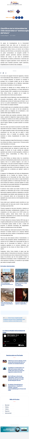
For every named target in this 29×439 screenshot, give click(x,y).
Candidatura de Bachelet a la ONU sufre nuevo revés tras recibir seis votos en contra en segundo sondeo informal (16, 370)
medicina (10, 321)
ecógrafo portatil (18, 317)
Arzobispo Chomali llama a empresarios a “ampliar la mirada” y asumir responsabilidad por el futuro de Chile (17, 387)
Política (7, 407)
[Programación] (16, 17)
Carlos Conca (11, 317)
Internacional (8, 413)
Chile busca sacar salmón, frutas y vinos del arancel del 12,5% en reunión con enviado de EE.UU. (17, 362)
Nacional (7, 405)
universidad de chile (17, 321)
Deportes (7, 411)
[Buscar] (19, 17)
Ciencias (14, 70)
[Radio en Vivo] (13, 17)
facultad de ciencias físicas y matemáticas (12, 319)
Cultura (7, 409)
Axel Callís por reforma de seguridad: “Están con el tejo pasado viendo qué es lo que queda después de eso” (16, 378)
